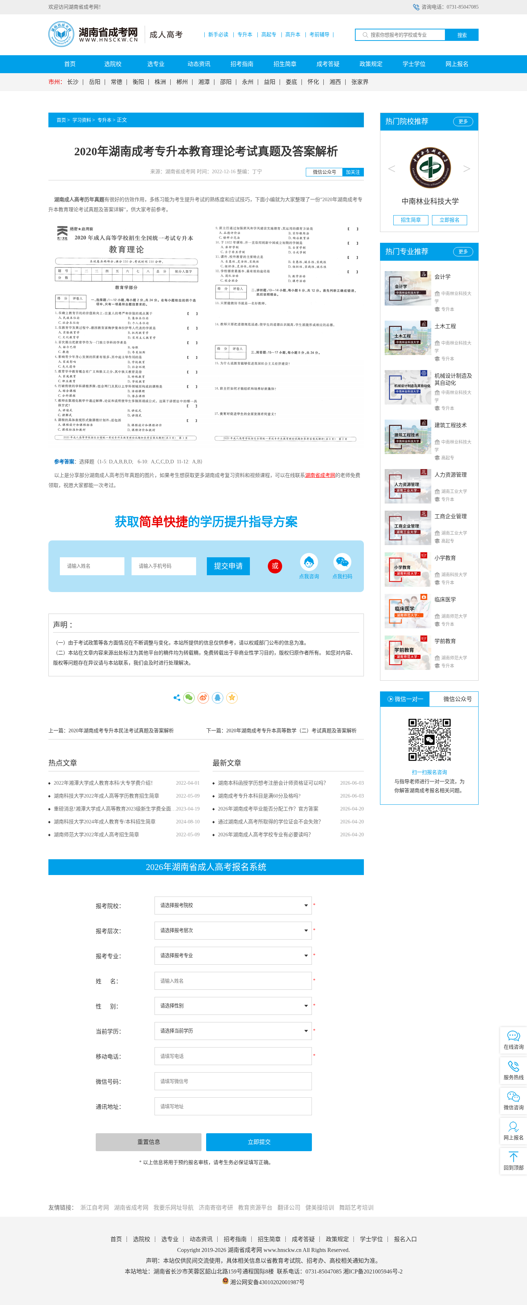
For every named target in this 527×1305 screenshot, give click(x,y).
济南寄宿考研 (216, 1208)
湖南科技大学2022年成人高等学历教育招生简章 (106, 796)
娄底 (291, 82)
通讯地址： (110, 1107)
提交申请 (228, 566)
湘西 (335, 82)
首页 (70, 64)
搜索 (462, 35)
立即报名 (449, 220)
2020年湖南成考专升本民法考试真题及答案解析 (121, 730)
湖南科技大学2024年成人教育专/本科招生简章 (105, 821)
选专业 (156, 64)
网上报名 (457, 64)
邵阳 (226, 82)
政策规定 (371, 64)
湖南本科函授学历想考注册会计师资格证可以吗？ (273, 783)
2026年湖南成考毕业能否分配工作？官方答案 (268, 809)
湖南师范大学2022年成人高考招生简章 (96, 834)
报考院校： (110, 906)
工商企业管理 (451, 516)
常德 (116, 82)
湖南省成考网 (131, 1208)
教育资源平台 (255, 1208)
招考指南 (242, 64)
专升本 (244, 34)
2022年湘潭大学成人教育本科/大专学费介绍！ (105, 783)
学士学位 (414, 64)
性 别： (109, 1006)
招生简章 (285, 64)
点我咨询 (309, 576)
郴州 (182, 82)
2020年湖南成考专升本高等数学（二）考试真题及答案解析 (291, 730)
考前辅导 (319, 34)
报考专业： (110, 956)
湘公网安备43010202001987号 (267, 1282)
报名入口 (405, 1239)
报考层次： (110, 931)
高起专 (268, 34)
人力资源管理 (451, 475)
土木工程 (445, 326)
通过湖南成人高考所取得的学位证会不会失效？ (270, 821)
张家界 (360, 82)
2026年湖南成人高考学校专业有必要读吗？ (265, 834)
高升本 (292, 34)
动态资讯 (198, 64)
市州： (57, 82)
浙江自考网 (94, 1208)
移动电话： (110, 1057)
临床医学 (445, 599)
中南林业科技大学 (429, 201)
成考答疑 (328, 64)
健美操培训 (319, 1208)
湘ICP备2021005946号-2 (373, 1271)
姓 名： (109, 981)
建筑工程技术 (451, 425)
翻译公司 (288, 1208)
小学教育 (445, 558)
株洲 (160, 82)
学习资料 (81, 120)
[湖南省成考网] (115, 45)
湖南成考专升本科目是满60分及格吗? (259, 796)
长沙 (73, 82)
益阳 (269, 82)
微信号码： (110, 1082)
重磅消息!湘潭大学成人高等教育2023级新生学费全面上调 (117, 809)
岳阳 (94, 82)
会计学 (443, 277)
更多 (463, 121)
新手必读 (218, 34)
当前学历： (110, 1032)
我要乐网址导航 (173, 1208)
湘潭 (204, 82)
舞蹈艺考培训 (356, 1208)
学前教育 (445, 641)
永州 (247, 82)
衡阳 (138, 82)
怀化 (313, 82)
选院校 (113, 64)
